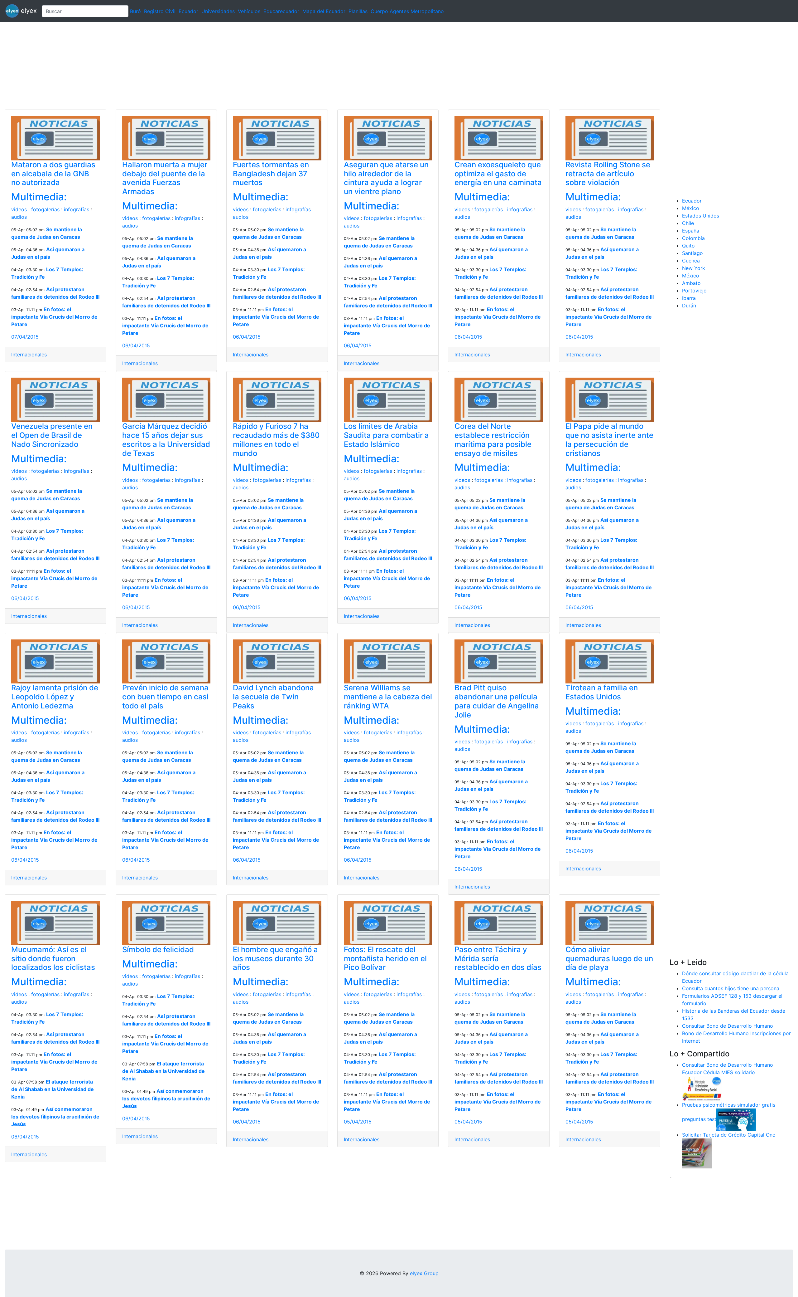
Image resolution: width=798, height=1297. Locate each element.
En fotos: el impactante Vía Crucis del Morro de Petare (54, 316)
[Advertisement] (187, 66)
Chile (688, 223)
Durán (689, 305)
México (690, 208)
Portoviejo (694, 290)
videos (19, 209)
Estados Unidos (700, 216)
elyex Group (424, 1273)
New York (693, 268)
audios (19, 217)
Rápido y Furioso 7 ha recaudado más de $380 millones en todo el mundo (276, 440)
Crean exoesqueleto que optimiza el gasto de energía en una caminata (498, 173)
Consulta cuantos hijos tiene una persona (730, 988)
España (690, 231)
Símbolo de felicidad (158, 949)
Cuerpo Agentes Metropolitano (407, 11)
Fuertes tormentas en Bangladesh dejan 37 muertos (271, 173)
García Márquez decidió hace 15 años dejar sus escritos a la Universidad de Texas (166, 440)
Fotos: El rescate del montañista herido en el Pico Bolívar (385, 958)
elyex (28, 10)
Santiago (692, 253)
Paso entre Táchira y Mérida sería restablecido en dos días (497, 958)
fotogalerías (45, 209)
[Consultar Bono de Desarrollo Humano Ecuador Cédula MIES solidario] (702, 1088)
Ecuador (188, 11)
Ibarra (689, 298)
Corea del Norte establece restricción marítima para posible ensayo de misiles (492, 440)
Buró (135, 11)
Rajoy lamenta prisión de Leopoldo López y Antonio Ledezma (54, 696)
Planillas (358, 11)
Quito (688, 245)
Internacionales (29, 354)
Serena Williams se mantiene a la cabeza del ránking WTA (388, 696)
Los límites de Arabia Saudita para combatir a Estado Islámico (386, 435)
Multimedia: (39, 197)
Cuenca (691, 260)
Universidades (218, 11)
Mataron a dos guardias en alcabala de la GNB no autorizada (53, 173)
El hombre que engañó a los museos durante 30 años (275, 958)
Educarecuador (281, 11)
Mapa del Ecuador (323, 11)
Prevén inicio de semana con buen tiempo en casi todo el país (165, 696)
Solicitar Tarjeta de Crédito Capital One (728, 1135)
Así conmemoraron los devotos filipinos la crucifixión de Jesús (55, 1116)
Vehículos (249, 11)
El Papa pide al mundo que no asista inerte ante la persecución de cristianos (609, 440)
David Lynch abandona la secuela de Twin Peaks (273, 696)
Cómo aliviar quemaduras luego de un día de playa (609, 958)
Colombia (693, 238)
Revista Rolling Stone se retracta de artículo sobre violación (607, 173)
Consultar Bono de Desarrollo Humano (727, 1026)
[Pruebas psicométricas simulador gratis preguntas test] (736, 1119)
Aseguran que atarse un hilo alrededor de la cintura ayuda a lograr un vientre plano (386, 178)
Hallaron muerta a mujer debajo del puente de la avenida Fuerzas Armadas (164, 178)
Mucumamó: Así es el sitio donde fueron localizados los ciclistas (53, 958)
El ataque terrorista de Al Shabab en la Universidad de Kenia (52, 1089)
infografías (76, 209)
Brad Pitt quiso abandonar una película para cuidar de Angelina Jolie (496, 701)
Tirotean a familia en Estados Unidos (601, 692)
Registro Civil (159, 11)
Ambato (691, 283)
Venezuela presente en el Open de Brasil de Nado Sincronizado (52, 435)
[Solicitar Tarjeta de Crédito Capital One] (697, 1153)
